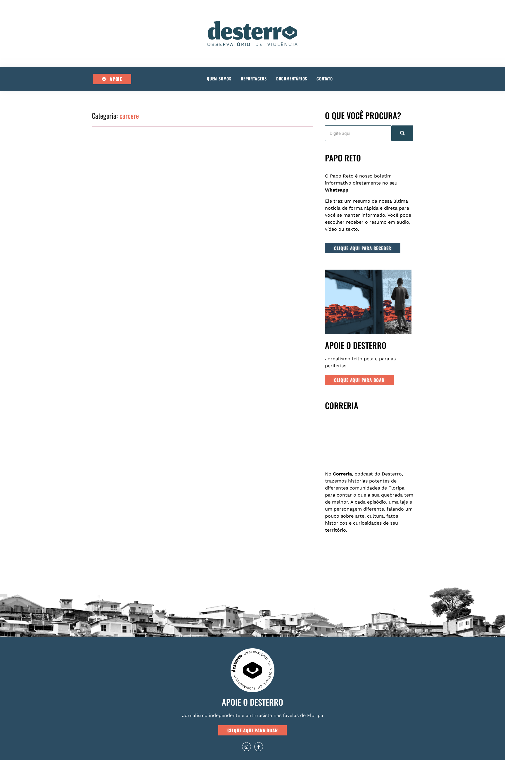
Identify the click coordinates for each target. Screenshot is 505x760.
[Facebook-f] (258, 746)
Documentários (291, 78)
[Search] (402, 133)
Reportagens (254, 78)
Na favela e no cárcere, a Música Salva (145, 299)
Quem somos (219, 78)
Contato (325, 78)
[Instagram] (246, 746)
